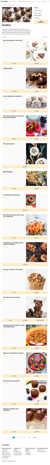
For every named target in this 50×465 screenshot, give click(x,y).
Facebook (28, 454)
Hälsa (38, 1)
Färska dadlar (37, 13)
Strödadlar (37, 18)
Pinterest (28, 451)
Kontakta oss (40, 450)
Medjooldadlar (38, 15)
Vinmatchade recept (21, 1)
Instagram (28, 453)
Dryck (29, 1)
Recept (11, 1)
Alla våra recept (6, 454)
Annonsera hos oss (42, 451)
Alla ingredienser (41, 22)
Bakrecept (4, 451)
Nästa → (34, 437)
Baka (15, 1)
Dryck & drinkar (6, 453)
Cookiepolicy (17, 451)
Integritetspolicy (18, 454)
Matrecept (4, 450)
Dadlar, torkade (38, 10)
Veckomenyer (44, 1)
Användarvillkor (18, 453)
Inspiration (33, 1)
